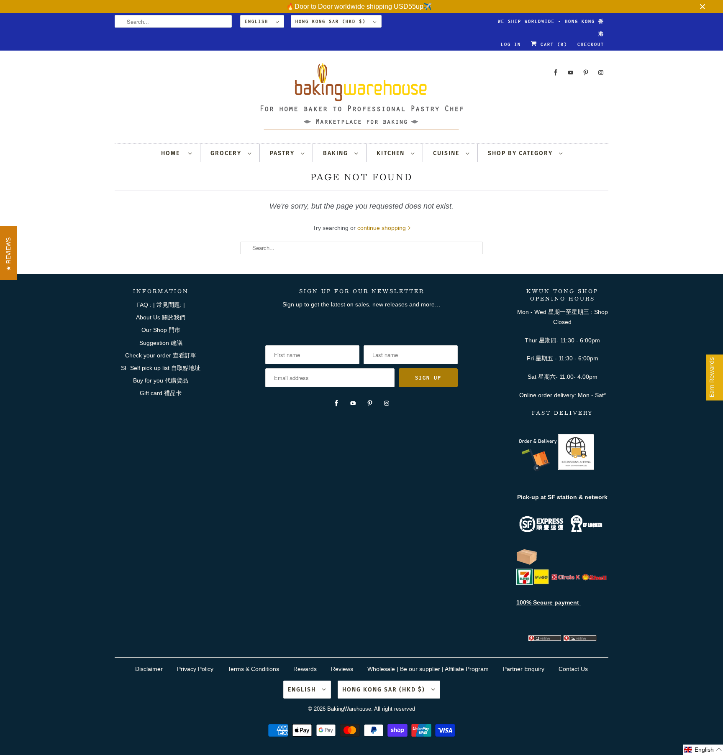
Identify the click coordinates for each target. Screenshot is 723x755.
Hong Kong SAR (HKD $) (332, 21)
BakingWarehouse (349, 709)
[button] (703, 750)
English (258, 21)
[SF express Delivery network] (526, 563)
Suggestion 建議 (160, 342)
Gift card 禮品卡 (161, 393)
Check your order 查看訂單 (160, 355)
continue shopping (382, 227)
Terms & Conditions (253, 669)
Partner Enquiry (523, 669)
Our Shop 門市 (160, 329)
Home (172, 153)
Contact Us (573, 669)
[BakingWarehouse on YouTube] (570, 72)
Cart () (552, 44)
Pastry (283, 153)
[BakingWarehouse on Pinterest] (585, 72)
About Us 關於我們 (160, 317)
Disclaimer (149, 669)
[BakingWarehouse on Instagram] (600, 72)
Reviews (342, 669)
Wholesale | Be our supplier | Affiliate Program (428, 669)
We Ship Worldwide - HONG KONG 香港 (551, 23)
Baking (336, 153)
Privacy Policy (195, 669)
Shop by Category (521, 153)
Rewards (305, 669)
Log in (511, 44)
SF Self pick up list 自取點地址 (160, 368)
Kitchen (392, 153)
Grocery (227, 153)
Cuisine (447, 153)
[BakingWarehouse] (361, 99)
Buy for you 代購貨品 (160, 380)
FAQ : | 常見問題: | (160, 304)
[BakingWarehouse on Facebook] (555, 72)
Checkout (590, 44)
